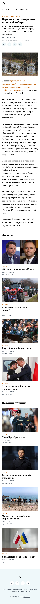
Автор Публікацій (8, 37)
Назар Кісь (6, 440)
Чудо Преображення (13, 437)
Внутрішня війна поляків (16, 348)
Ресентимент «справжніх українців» (16, 476)
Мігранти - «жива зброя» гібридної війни (16, 517)
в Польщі (5, 16)
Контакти (33, 589)
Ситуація (5, 9)
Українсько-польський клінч (18, 556)
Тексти (14, 9)
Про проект (7, 589)
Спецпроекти (25, 9)
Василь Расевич (8, 272)
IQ (3, 3)
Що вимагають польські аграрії (16, 309)
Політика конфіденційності (21, 591)
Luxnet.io (27, 597)
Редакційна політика (20, 589)
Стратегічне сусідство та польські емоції (16, 387)
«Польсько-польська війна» (18, 269)
